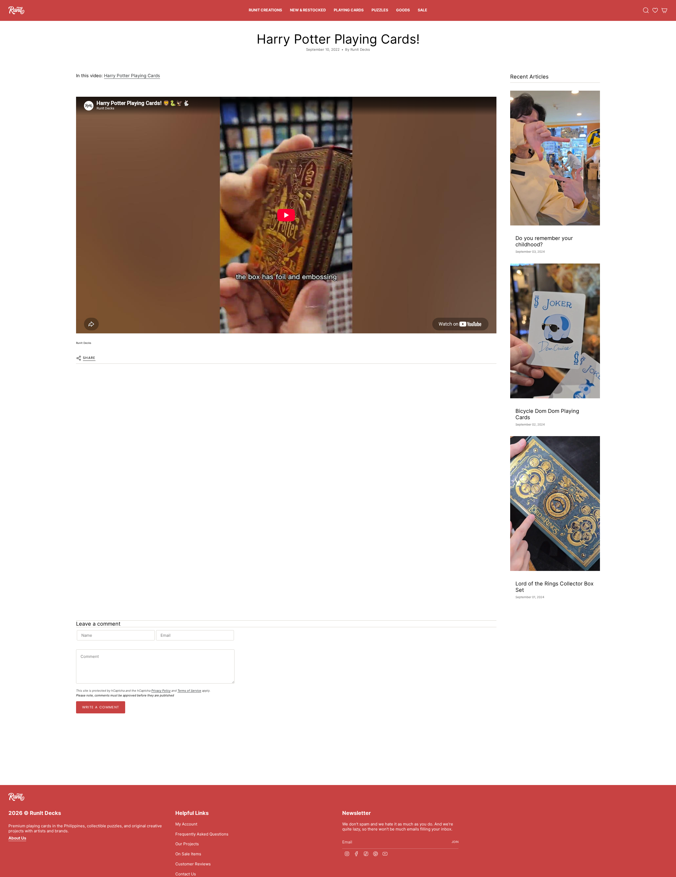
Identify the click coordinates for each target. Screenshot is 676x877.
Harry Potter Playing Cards (132, 75)
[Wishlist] (655, 10)
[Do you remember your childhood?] (555, 158)
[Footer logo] (16, 797)
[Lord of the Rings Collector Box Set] (555, 503)
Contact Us (185, 873)
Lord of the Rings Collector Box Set (554, 586)
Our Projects (187, 843)
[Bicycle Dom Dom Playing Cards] (555, 331)
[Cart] (664, 10)
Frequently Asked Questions (201, 834)
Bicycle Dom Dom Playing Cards (547, 414)
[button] (265, 10)
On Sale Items (188, 853)
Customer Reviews (193, 863)
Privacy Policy (161, 691)
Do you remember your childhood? (544, 241)
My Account (186, 824)
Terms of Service (189, 691)
